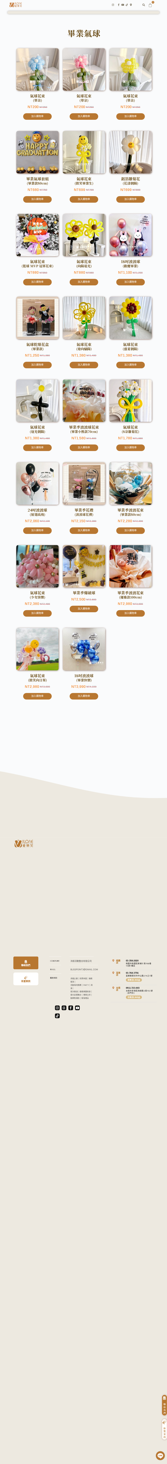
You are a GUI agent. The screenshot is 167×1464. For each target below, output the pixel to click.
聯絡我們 (25, 965)
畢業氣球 (84, 33)
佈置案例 (25, 981)
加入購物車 (37, 116)
